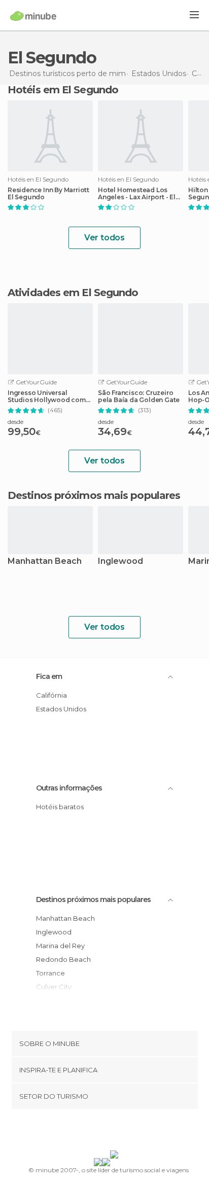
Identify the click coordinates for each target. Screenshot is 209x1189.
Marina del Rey (60, 946)
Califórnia (51, 695)
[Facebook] (88, 1131)
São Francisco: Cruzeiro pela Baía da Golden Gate (139, 396)
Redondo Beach (63, 959)
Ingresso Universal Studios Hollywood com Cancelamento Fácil (47, 396)
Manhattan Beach (45, 561)
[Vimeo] (115, 1131)
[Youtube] (128, 1131)
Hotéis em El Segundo (63, 90)
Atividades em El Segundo (73, 292)
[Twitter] (102, 1131)
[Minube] (33, 16)
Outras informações (69, 787)
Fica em (49, 676)
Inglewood (120, 561)
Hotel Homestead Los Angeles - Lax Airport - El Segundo (137, 194)
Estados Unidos (61, 709)
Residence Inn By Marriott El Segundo (48, 194)
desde (15, 421)
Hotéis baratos (60, 807)
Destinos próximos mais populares (94, 495)
